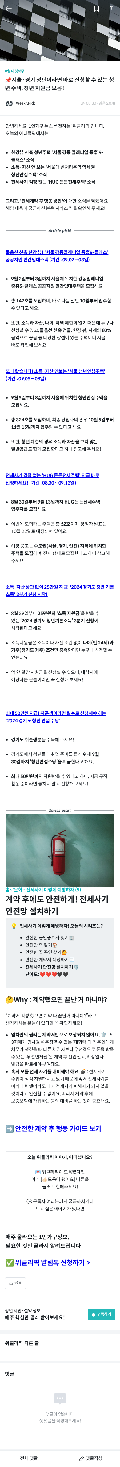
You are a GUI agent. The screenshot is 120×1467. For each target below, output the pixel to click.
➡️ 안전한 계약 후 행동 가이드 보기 (53, 1129)
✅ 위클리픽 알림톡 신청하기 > (48, 1263)
